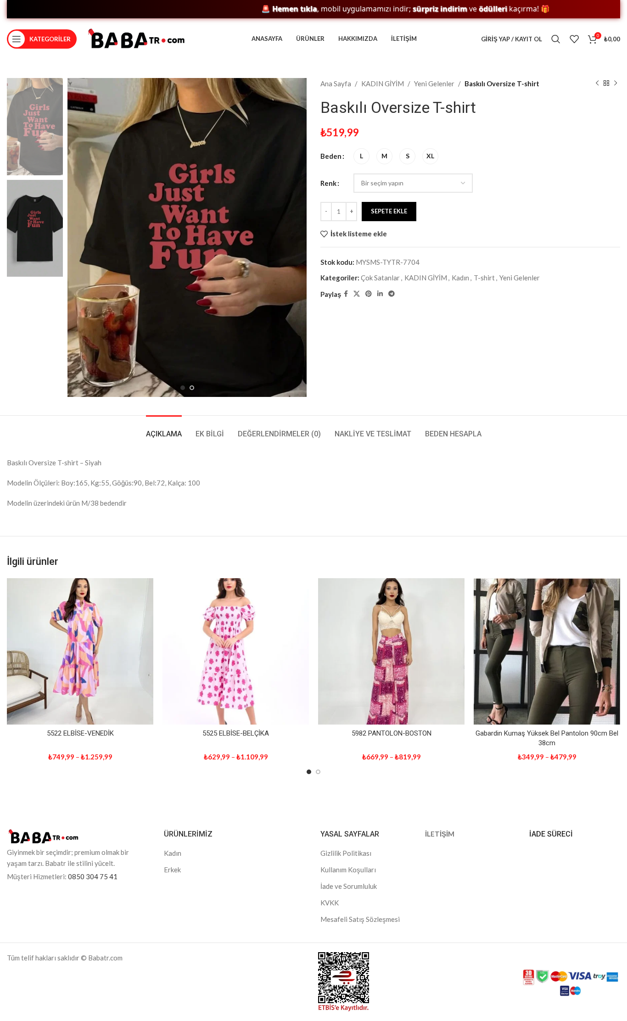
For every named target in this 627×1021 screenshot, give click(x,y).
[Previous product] (597, 83)
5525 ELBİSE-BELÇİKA (235, 733)
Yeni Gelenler (434, 83)
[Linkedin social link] (380, 294)
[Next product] (615, 83)
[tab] (164, 429)
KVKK (329, 902)
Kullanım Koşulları (348, 869)
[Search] (556, 39)
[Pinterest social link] (369, 294)
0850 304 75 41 (93, 876)
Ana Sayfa (335, 83)
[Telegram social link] (391, 294)
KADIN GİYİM (382, 83)
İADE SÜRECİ (551, 834)
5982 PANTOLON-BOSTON (391, 733)
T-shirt (484, 277)
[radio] (361, 156)
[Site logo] (136, 38)
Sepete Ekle (389, 211)
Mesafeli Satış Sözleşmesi (360, 919)
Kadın (460, 277)
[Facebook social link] (346, 294)
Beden (330, 156)
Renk (328, 183)
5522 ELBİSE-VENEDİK (80, 733)
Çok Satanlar (380, 277)
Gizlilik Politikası (345, 853)
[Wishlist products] (574, 39)
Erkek (172, 869)
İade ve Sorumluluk (348, 886)
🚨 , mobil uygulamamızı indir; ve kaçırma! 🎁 (375, 9)
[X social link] (357, 294)
